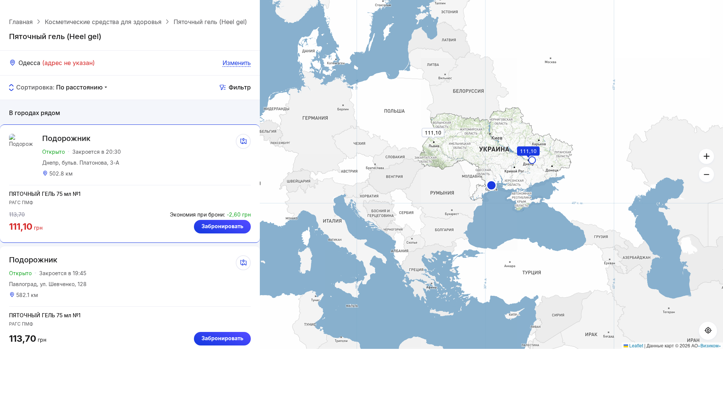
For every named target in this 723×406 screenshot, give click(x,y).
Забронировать (222, 226)
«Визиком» (709, 345)
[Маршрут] (243, 141)
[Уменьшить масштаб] (706, 174)
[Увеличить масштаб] (706, 156)
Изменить (237, 63)
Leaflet (635, 345)
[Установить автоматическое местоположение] (708, 331)
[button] (491, 185)
